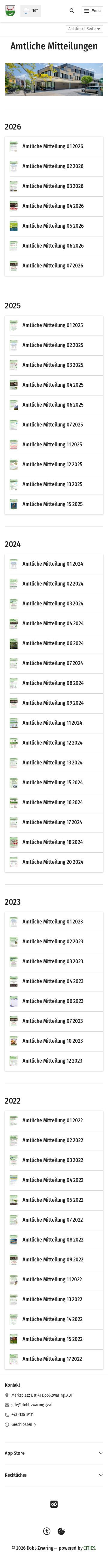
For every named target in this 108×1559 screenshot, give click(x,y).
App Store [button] (15, 1453)
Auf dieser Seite (82, 28)
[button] (54, 79)
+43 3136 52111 (22, 1414)
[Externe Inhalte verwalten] (61, 1531)
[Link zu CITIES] (54, 1504)
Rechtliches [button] (16, 1475)
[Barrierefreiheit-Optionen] (46, 1531)
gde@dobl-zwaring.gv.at (32, 1404)
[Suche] (72, 11)
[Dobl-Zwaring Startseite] (10, 10)
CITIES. (89, 1548)
